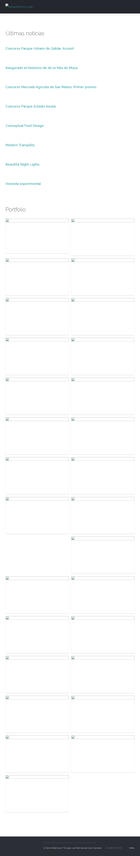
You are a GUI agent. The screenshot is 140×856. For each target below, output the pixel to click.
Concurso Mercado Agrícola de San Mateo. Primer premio (50, 87)
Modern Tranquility (20, 145)
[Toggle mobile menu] (133, 6)
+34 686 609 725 (113, 848)
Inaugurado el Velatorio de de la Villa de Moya (41, 68)
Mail (131, 848)
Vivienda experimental (23, 184)
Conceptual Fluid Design (24, 126)
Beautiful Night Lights (22, 164)
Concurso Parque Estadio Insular (30, 106)
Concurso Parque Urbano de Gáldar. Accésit (39, 48)
